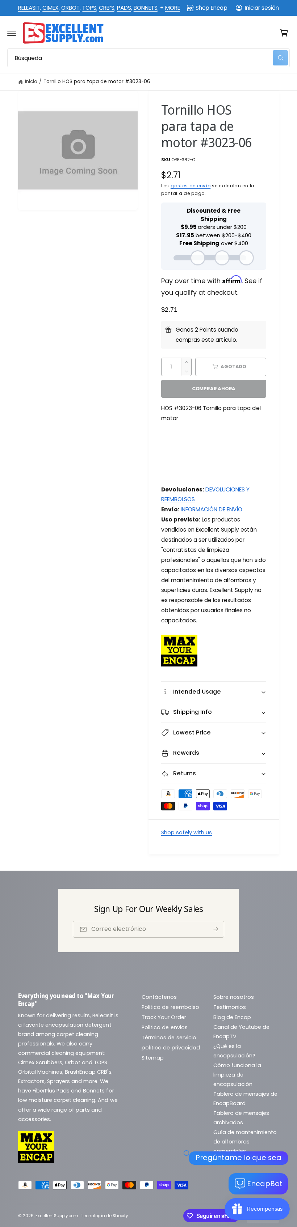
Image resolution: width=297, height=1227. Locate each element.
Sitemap (153, 1057)
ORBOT (70, 8)
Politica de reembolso (170, 1007)
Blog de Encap (232, 1017)
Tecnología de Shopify (104, 1216)
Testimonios (229, 1007)
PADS (124, 8)
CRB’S (106, 8)
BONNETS (146, 8)
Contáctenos (159, 997)
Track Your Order (164, 1017)
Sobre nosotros (233, 997)
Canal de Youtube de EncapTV (241, 1031)
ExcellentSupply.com (56, 1216)
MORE (172, 8)
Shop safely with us (186, 832)
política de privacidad (171, 1047)
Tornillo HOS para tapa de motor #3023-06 (97, 81)
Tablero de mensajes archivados (241, 1117)
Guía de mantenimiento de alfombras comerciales (245, 1142)
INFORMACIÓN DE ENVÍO (211, 509)
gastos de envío (191, 186)
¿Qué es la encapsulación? (234, 1051)
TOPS (89, 8)
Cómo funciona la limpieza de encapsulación (237, 1075)
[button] (12, 33)
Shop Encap (211, 8)
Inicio (31, 81)
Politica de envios (164, 1027)
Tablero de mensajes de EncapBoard (245, 1098)
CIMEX (50, 8)
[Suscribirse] (216, 929)
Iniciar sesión (262, 8)
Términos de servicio (169, 1037)
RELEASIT (29, 8)
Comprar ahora (213, 388)
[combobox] (148, 57)
